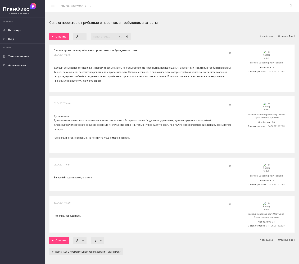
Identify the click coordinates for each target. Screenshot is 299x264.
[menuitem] (291, 6)
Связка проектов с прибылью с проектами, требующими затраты (96, 50)
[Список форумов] (22, 8)
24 (273, 122)
